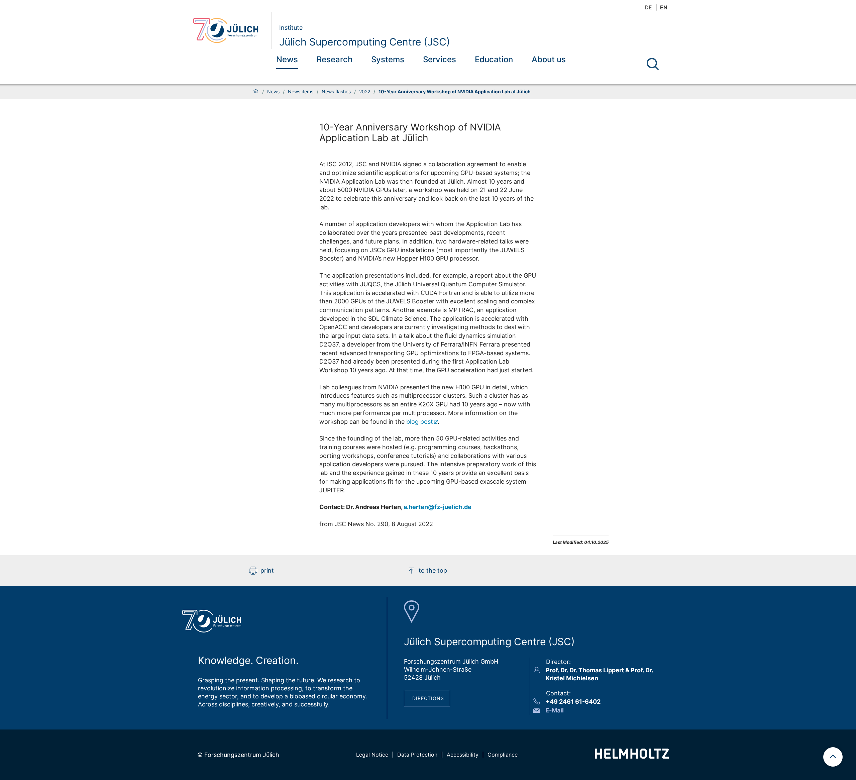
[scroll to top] (833, 757)
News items (300, 91)
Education (494, 59)
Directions (428, 698)
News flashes (336, 91)
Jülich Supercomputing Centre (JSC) (364, 42)
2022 (364, 91)
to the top (433, 570)
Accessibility (462, 754)
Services (439, 59)
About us (549, 59)
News (287, 59)
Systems (387, 59)
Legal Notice (372, 754)
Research (334, 59)
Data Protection (417, 754)
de (648, 7)
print (267, 570)
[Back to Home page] (229, 30)
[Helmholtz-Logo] (632, 756)
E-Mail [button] (554, 710)
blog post (419, 421)
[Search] (653, 64)
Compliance (503, 754)
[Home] (256, 91)
